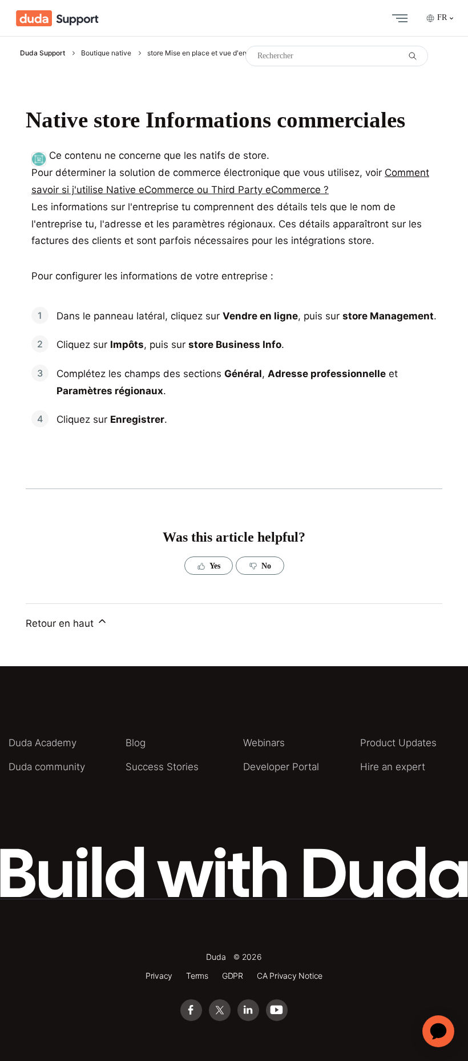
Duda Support (42, 53)
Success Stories (162, 766)
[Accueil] (57, 18)
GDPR (232, 975)
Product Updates (398, 742)
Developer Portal (281, 766)
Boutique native (106, 53)
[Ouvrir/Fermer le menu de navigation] (397, 18)
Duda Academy (42, 742)
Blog (136, 742)
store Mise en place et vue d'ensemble (208, 53)
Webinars (264, 742)
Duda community (47, 766)
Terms (197, 975)
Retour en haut (61, 623)
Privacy (159, 975)
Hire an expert (392, 766)
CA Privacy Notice (289, 975)
